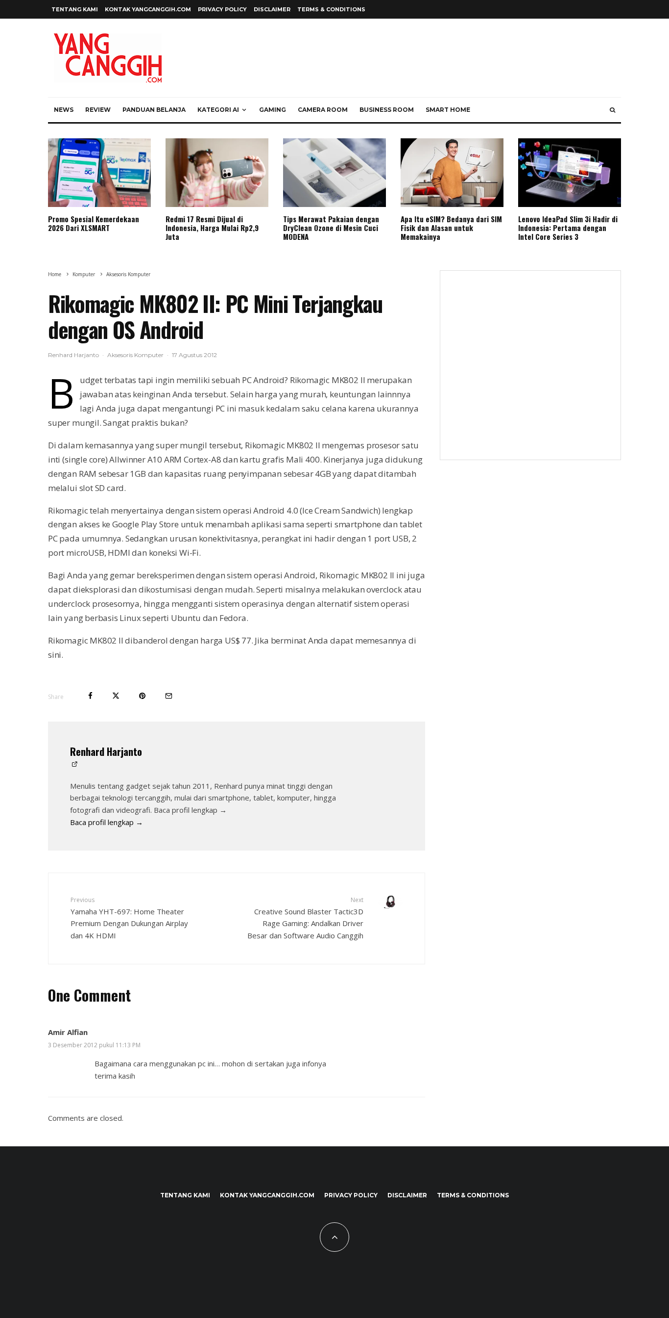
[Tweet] (115, 695)
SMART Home (448, 109)
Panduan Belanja (154, 109)
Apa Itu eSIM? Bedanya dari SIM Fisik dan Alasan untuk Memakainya (451, 227)
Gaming (272, 109)
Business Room (386, 109)
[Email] (168, 695)
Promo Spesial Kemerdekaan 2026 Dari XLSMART (93, 223)
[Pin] (142, 695)
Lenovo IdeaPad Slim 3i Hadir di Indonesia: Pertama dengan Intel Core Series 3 (568, 227)
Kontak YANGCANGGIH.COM (148, 9)
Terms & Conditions (331, 9)
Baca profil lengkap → (106, 822)
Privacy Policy (222, 9)
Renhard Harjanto (73, 355)
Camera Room (323, 109)
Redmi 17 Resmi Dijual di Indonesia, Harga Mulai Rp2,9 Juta (212, 227)
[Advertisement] (530, 371)
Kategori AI (218, 109)
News (63, 109)
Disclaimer (272, 9)
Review (98, 109)
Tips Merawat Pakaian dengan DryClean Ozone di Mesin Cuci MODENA (331, 227)
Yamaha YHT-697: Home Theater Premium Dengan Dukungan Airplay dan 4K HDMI (129, 918)
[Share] (90, 695)
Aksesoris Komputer (135, 355)
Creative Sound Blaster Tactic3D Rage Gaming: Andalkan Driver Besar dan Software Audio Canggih (305, 918)
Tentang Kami (74, 9)
